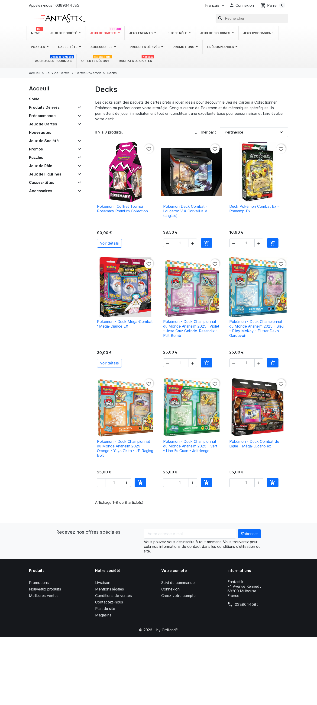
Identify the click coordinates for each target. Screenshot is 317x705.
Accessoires (40, 190)
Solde (34, 99)
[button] (241, 5)
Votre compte (174, 570)
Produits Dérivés (44, 107)
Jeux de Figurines (45, 174)
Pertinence (254, 132)
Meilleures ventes (43, 595)
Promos (36, 149)
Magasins (103, 615)
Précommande (42, 115)
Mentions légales (109, 589)
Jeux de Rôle (40, 165)
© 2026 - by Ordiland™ (158, 630)
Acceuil (39, 88)
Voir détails (109, 243)
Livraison (102, 582)
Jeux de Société (44, 140)
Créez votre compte (178, 595)
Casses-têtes (41, 182)
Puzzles (36, 157)
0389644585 (247, 604)
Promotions (39, 582)
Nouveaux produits (45, 589)
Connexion (170, 589)
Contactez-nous (109, 602)
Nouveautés (40, 132)
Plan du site (105, 608)
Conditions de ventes (113, 595)
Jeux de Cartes (43, 124)
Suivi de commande (178, 582)
